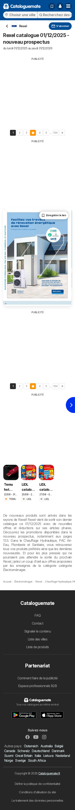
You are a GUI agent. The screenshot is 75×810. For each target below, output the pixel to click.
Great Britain (23, 756)
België (59, 746)
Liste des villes (38, 639)
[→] (62, 133)
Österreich (31, 746)
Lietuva (48, 756)
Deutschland (40, 751)
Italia (38, 756)
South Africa (37, 760)
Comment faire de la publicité (38, 678)
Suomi (8, 756)
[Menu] (68, 6)
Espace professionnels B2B (37, 686)
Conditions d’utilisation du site (37, 792)
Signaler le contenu (37, 631)
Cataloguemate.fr (49, 773)
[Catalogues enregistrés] (51, 6)
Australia (46, 746)
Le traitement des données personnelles (37, 800)
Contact (37, 623)
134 (55, 132)
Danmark (58, 751)
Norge (8, 760)
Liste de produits (37, 647)
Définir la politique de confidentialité (37, 784)
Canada (9, 751)
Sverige (20, 760)
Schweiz (23, 751)
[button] (60, 6)
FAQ (37, 615)
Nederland (62, 756)
